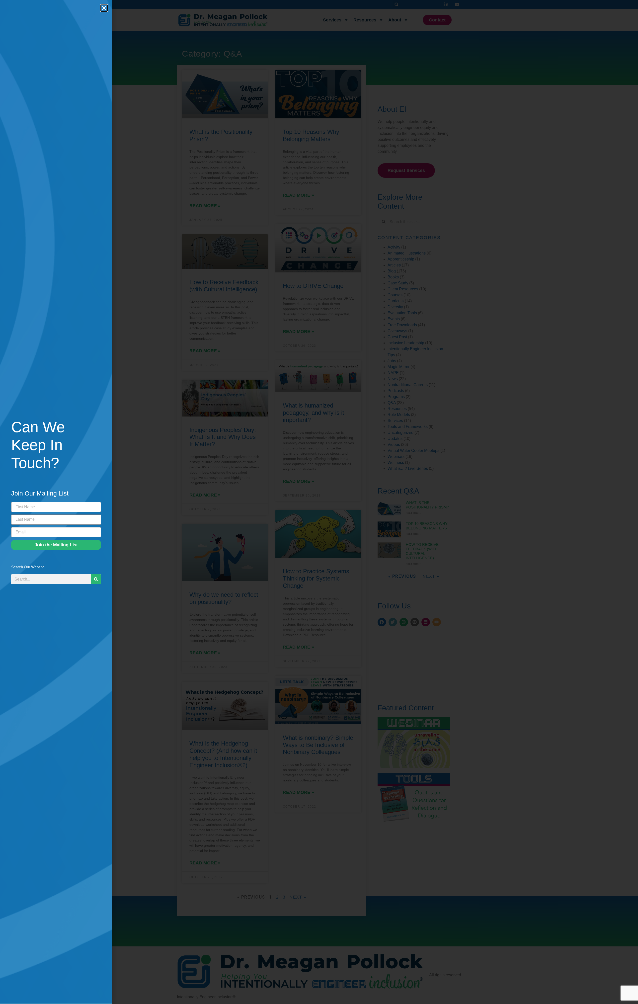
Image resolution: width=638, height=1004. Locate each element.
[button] (104, 8)
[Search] (96, 579)
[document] (319, 502)
